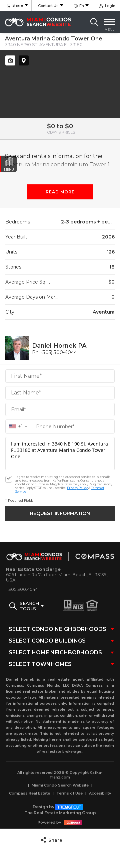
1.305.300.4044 (22, 589)
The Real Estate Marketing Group (60, 812)
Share (55, 840)
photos (10, 60)
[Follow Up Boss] (8, 479)
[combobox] (18, 426)
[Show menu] (109, 22)
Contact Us (48, 5)
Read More (60, 191)
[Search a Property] (94, 22)
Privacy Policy (77, 488)
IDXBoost (73, 822)
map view (24, 60)
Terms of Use (69, 793)
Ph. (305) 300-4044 (54, 352)
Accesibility (100, 793)
